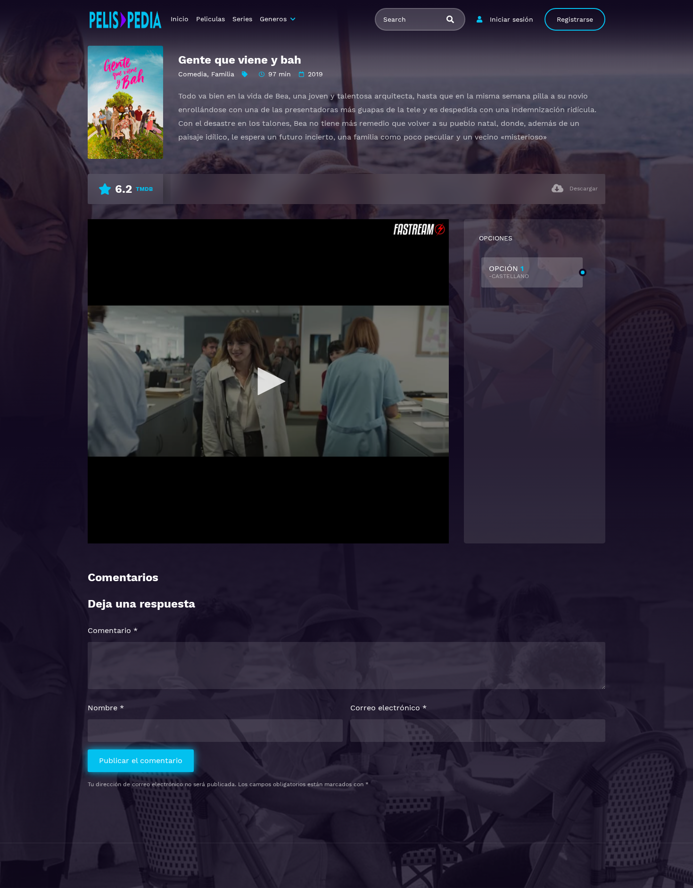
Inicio (180, 19)
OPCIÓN (509, 272)
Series (242, 19)
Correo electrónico (388, 707)
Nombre (106, 707)
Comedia (192, 74)
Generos (273, 19)
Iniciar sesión (511, 19)
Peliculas (210, 19)
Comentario (113, 630)
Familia (222, 74)
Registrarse (575, 19)
